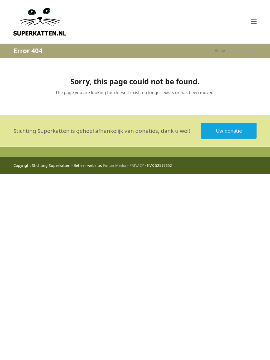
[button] (254, 22)
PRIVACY (136, 165)
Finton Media (114, 165)
